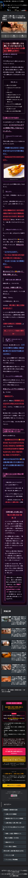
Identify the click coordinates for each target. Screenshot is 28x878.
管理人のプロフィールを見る (14, 785)
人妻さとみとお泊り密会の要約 (13, 111)
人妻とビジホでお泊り (11, 85)
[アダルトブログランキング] (14, 795)
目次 (12, 82)
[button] (22, 36)
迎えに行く (10, 92)
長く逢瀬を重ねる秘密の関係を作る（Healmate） (14, 751)
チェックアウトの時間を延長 (14, 104)
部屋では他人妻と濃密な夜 (13, 97)
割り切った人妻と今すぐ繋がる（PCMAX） (14, 759)
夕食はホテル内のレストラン (14, 94)
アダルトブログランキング (14, 798)
